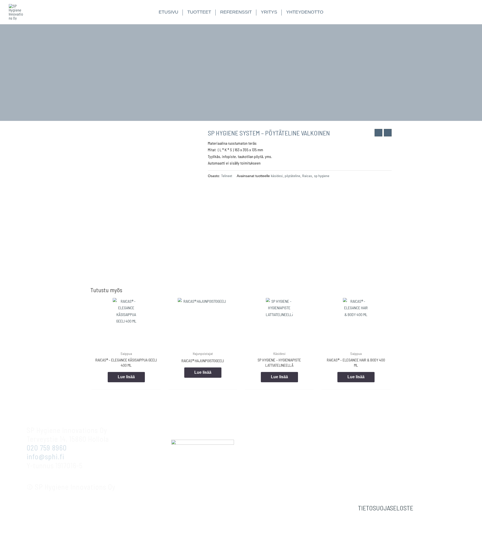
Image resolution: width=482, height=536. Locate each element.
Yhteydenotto (304, 12)
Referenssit (236, 12)
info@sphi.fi (45, 456)
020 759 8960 (47, 447)
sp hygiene (321, 176)
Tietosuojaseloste (385, 508)
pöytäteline (292, 176)
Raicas (307, 176)
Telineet (226, 176)
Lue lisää (126, 377)
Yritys (269, 12)
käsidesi (277, 176)
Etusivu (168, 12)
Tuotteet (199, 12)
